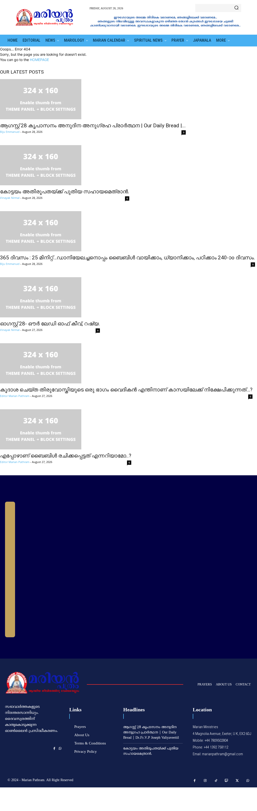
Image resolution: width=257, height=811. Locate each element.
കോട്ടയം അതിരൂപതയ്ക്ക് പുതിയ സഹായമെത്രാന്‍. (64, 192)
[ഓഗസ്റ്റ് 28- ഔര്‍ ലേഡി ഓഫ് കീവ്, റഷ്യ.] (50, 297)
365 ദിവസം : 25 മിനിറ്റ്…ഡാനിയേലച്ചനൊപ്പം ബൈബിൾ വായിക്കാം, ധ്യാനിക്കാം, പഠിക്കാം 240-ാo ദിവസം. (127, 258)
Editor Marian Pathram (14, 396)
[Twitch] (227, 781)
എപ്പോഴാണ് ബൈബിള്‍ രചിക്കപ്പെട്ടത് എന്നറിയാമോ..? (65, 456)
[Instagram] (205, 781)
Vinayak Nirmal (10, 198)
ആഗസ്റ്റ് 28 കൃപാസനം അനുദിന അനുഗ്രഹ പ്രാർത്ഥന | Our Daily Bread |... (93, 126)
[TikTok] (216, 781)
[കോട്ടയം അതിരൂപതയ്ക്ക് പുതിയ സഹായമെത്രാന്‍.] (64, 165)
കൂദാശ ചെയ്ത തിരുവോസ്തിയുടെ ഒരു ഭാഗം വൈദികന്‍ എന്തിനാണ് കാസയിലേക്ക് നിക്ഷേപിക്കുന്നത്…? (126, 390)
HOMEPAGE (39, 59)
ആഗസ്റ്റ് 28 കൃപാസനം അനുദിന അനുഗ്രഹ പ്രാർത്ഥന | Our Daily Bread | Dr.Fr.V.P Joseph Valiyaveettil (151, 732)
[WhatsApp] (60, 748)
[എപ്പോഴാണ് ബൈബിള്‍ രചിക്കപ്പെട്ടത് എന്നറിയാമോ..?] (65, 429)
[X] (237, 781)
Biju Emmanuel (10, 132)
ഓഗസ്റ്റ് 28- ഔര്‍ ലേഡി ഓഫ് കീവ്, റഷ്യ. (50, 324)
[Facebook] (54, 748)
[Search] (236, 8)
